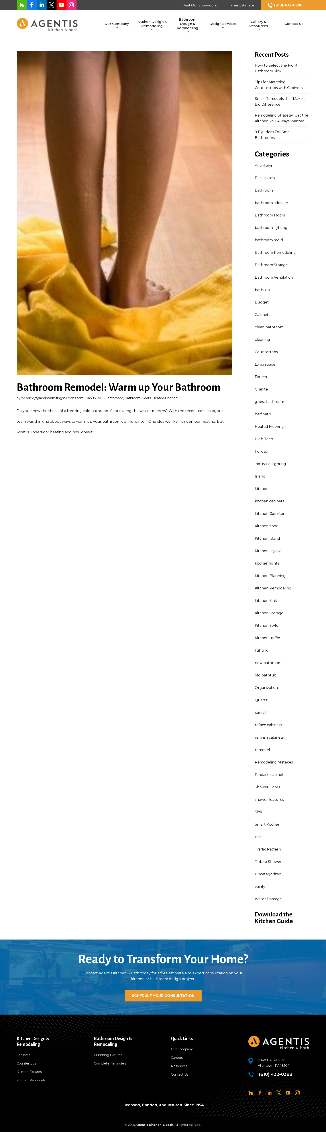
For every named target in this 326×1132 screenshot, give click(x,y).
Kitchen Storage (269, 613)
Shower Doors (267, 787)
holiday (261, 451)
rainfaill (261, 712)
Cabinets (262, 315)
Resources (179, 1066)
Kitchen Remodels (31, 1080)
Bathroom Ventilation (274, 277)
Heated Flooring (165, 398)
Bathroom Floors (138, 398)
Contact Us (294, 24)
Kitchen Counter (270, 513)
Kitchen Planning (270, 576)
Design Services (223, 24)
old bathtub (266, 675)
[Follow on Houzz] (22, 5)
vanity (260, 886)
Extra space (265, 364)
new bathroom (268, 663)
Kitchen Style (266, 625)
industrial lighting (270, 464)
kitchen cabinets (269, 501)
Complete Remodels (110, 1063)
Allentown (264, 165)
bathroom (115, 398)
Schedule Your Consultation (163, 996)
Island (260, 476)
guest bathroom (269, 402)
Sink (258, 812)
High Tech (264, 439)
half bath (263, 414)
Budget (262, 302)
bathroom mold (269, 240)
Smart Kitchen (267, 824)
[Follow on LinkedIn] (42, 5)
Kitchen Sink (266, 601)
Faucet (261, 377)
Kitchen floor (266, 526)
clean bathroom (269, 327)
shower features (269, 799)
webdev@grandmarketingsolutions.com (52, 398)
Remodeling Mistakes (274, 762)
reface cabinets (268, 725)
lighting (262, 650)
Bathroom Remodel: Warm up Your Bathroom (118, 387)
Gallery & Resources (258, 24)
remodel (262, 750)
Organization (266, 688)
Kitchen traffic (267, 638)
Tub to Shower (268, 862)
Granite (261, 389)
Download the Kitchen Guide (274, 917)
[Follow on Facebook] (32, 5)
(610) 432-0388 (288, 5)
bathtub (262, 290)
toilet (259, 837)
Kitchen (262, 489)
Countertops (266, 352)
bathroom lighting (271, 228)
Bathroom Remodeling (275, 252)
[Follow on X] (52, 5)
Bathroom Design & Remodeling (187, 23)
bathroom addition (271, 203)
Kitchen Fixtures (29, 1072)
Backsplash (265, 178)
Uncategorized (268, 874)
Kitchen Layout (268, 551)
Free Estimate (242, 5)
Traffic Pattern (268, 849)
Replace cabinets (270, 775)
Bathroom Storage (271, 265)
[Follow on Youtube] (62, 5)
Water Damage (268, 899)
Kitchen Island (267, 538)
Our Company (116, 24)
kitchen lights (267, 563)
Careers (177, 1058)
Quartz (261, 700)
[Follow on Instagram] (72, 5)
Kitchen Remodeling (273, 588)
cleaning (262, 339)
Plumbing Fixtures (108, 1055)
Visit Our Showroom (200, 5)
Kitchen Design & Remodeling (152, 24)
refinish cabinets (269, 737)
